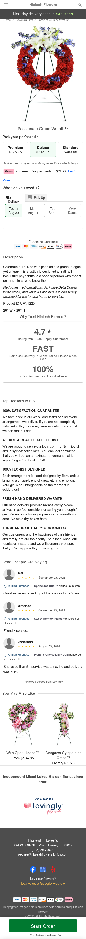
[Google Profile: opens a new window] (43, 869)
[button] (76, 928)
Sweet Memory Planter (49, 618)
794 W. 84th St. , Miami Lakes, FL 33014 (43, 845)
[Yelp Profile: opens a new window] (53, 869)
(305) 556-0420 (43, 849)
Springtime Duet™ (46, 586)
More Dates (72, 210)
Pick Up (39, 197)
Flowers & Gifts (24, 20)
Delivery (14, 200)
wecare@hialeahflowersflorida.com (43, 854)
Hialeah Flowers (43, 4)
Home (7, 20)
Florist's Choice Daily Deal (51, 654)
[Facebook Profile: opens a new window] (33, 869)
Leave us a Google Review (43, 883)
